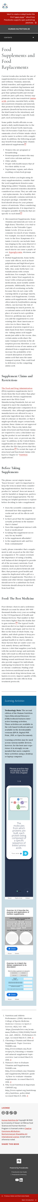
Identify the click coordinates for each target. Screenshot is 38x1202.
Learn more (20, 17)
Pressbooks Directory (19, 1174)
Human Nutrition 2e (19, 29)
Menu (35, 6)
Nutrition (23, 455)
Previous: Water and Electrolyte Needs (16, 1196)
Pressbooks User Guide (19, 1172)
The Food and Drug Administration (17, 388)
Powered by (19, 1168)
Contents (8, 37)
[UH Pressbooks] (5, 6)
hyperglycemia (15, 252)
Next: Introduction (28, 1200)
